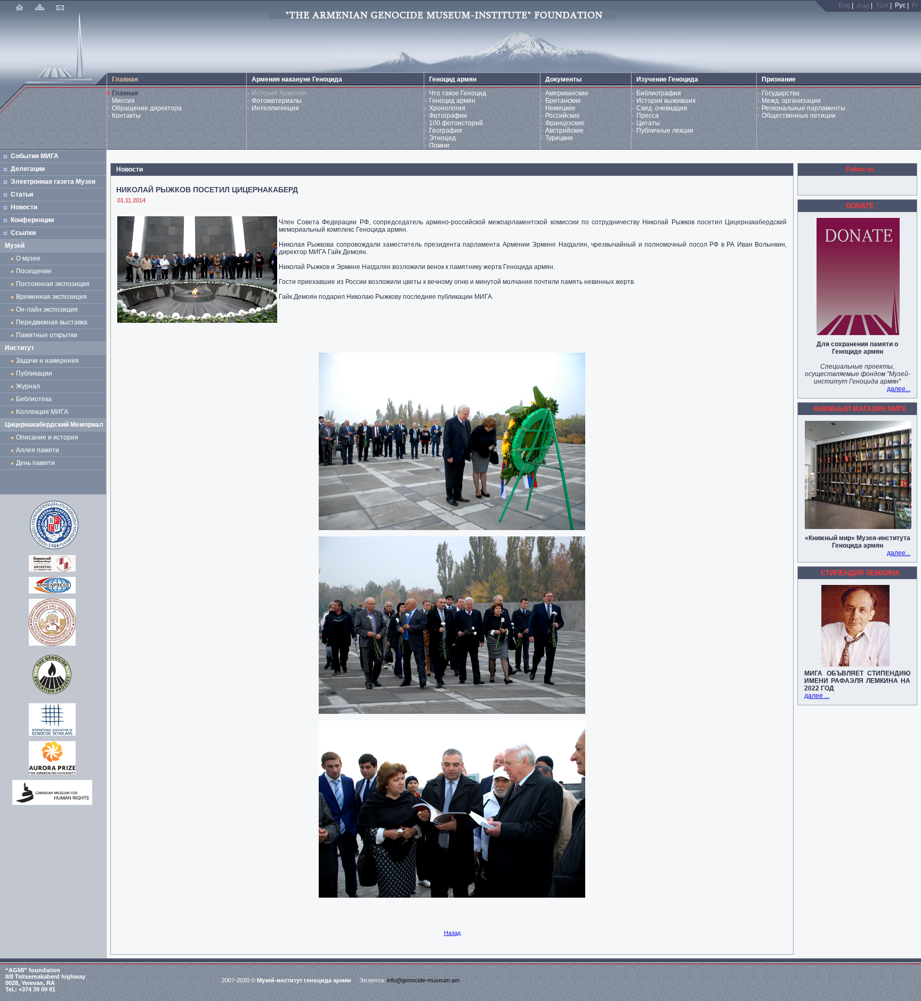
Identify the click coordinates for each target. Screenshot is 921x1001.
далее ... (816, 695)
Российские (562, 115)
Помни (439, 145)
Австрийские (564, 130)
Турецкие (559, 138)
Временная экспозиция (51, 296)
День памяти (35, 463)
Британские (563, 100)
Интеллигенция (275, 108)
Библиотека (34, 399)
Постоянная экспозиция (53, 284)
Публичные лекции (664, 130)
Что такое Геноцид (457, 93)
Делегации (28, 169)
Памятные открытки (48, 335)
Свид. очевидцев (661, 108)
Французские (565, 123)
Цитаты (648, 123)
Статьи (22, 194)
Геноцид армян (452, 100)
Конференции (32, 220)
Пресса (647, 115)
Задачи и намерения (47, 360)
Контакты (126, 115)
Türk (882, 5)
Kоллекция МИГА (42, 412)
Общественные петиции (799, 115)
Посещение (34, 271)
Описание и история (47, 437)
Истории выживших (666, 100)
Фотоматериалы (277, 100)
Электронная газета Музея (53, 181)
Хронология (447, 108)
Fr (915, 5)
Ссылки (23, 233)
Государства (780, 93)
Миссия (123, 100)
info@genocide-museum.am (423, 980)
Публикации (34, 373)
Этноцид (442, 138)
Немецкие (560, 108)
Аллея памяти (37, 450)
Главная (125, 93)
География (445, 130)
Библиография (658, 93)
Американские (566, 93)
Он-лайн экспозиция (48, 309)
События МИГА (35, 156)
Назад (452, 933)
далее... (898, 389)
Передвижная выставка (53, 322)
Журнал (29, 386)
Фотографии (448, 115)
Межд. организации (791, 100)
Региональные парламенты (803, 108)
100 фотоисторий (456, 123)
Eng (844, 5)
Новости (24, 207)
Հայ (863, 5)
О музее (28, 258)
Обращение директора (147, 108)
